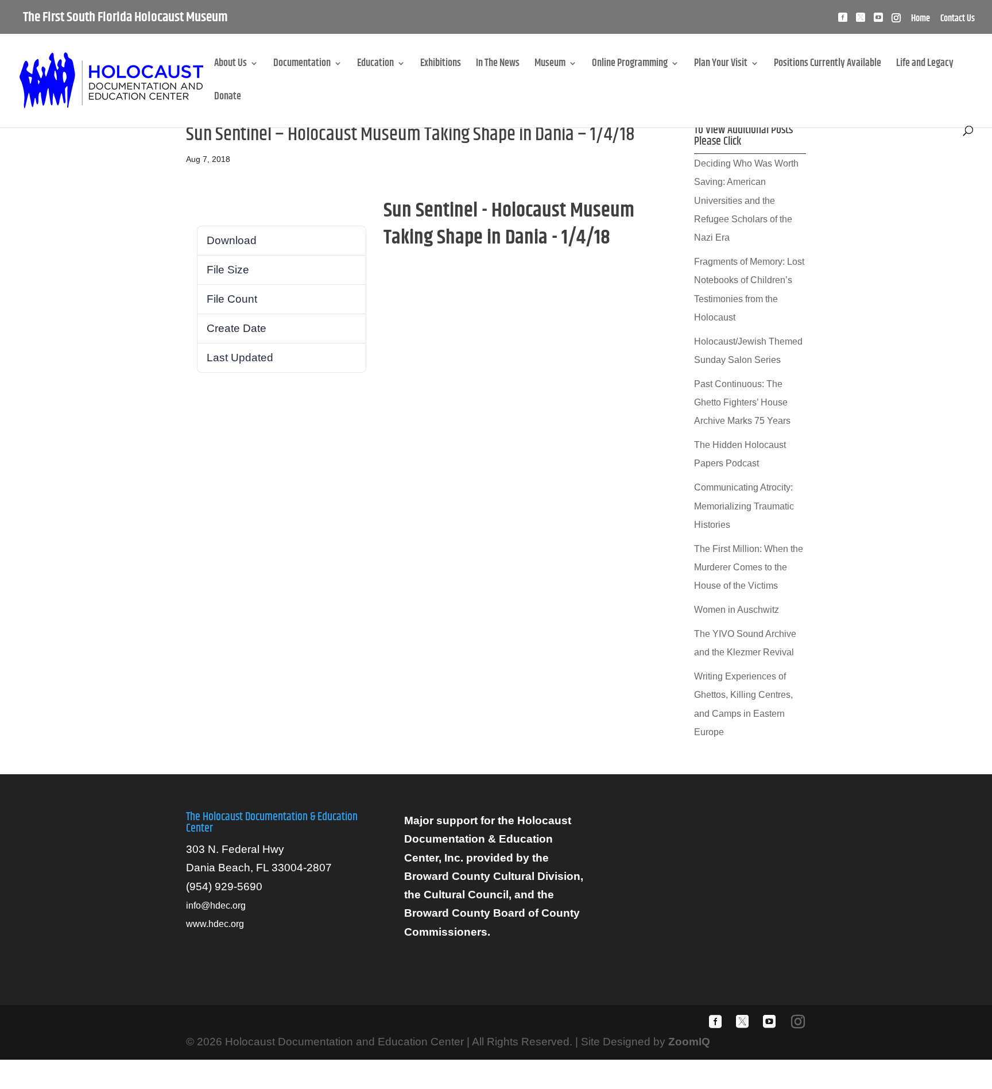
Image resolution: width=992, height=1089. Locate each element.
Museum (549, 65)
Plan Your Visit (720, 65)
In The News (498, 65)
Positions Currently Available (827, 65)
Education (375, 65)
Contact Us (957, 20)
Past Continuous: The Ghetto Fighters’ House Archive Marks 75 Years (742, 402)
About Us (230, 65)
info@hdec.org (216, 905)
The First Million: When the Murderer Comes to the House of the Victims (748, 567)
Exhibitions (440, 65)
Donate (227, 98)
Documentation (302, 65)
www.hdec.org (215, 924)
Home (920, 20)
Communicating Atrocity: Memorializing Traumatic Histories (744, 506)
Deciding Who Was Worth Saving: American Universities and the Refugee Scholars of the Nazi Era (746, 200)
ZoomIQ (689, 1042)
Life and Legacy (925, 65)
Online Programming (630, 65)
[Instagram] (896, 21)
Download (209, 207)
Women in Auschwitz (736, 610)
